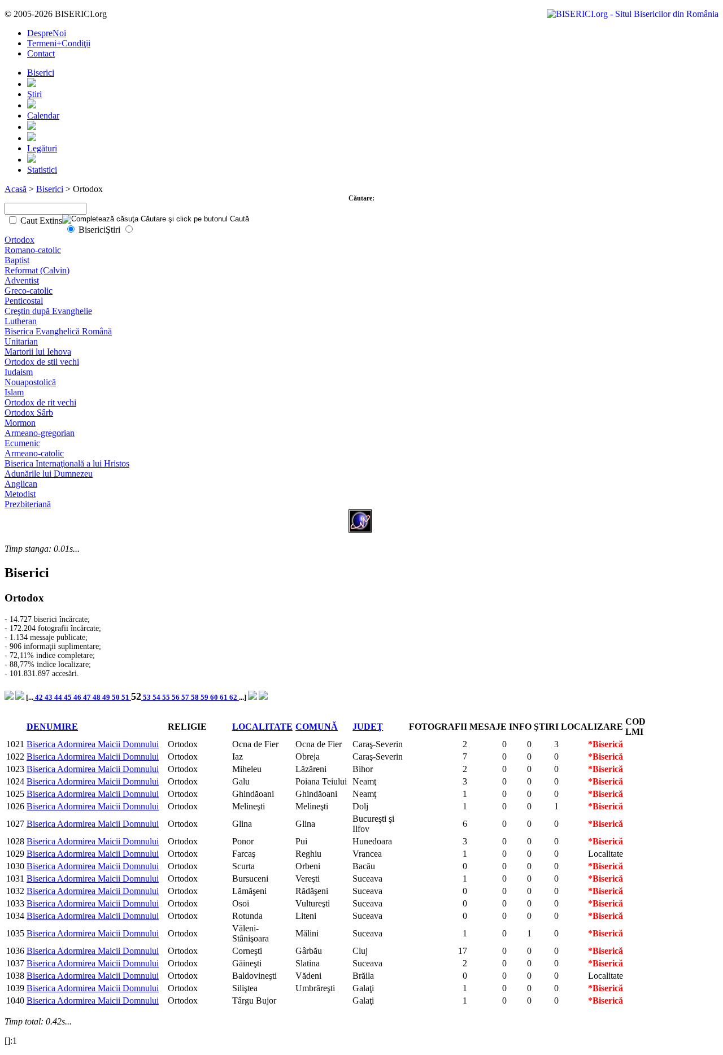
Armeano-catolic (34, 453)
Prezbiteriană (28, 504)
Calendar (43, 115)
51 (126, 697)
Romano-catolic (33, 250)
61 (224, 697)
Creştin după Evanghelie (48, 311)
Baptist (17, 260)
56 (176, 697)
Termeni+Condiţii (58, 43)
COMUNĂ (316, 726)
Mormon (20, 423)
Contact (41, 53)
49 (107, 697)
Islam (14, 392)
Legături (42, 148)
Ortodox (19, 240)
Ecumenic (22, 443)
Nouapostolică (30, 382)
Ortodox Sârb (29, 412)
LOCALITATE (262, 726)
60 (215, 697)
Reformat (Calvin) (37, 270)
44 (59, 697)
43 (49, 697)
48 (97, 697)
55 (167, 697)
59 (205, 697)
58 (196, 697)
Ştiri (34, 94)
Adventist (22, 280)
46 (78, 697)
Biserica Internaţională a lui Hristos (67, 463)
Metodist (20, 494)
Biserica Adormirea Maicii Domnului (93, 744)
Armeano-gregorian (40, 433)
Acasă (16, 189)
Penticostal (24, 301)
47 (88, 697)
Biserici (40, 72)
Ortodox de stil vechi (42, 362)
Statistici (42, 170)
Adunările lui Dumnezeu (49, 473)
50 (116, 697)
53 (147, 697)
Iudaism (19, 372)
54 (157, 697)
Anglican (21, 484)
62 (234, 697)
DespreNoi (46, 33)
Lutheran (21, 321)
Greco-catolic (29, 290)
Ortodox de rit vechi (40, 402)
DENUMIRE (52, 726)
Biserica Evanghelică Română (58, 331)
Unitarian (21, 341)
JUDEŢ (367, 726)
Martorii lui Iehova (38, 351)
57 (186, 697)
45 (68, 697)
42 (39, 697)
